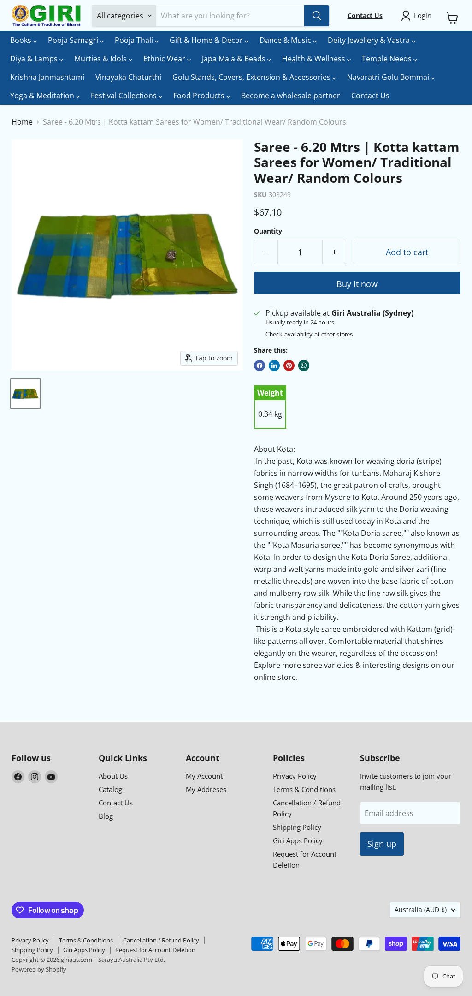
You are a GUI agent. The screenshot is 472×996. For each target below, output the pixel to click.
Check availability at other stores (309, 334)
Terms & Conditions (304, 789)
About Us (113, 775)
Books (21, 40)
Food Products (199, 95)
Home (22, 122)
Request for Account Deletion (155, 950)
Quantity (268, 231)
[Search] (316, 15)
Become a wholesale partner (290, 95)
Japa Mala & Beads (234, 59)
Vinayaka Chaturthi (128, 77)
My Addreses (206, 789)
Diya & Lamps (34, 59)
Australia (421, 909)
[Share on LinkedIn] (274, 365)
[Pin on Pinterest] (289, 365)
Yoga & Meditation (43, 95)
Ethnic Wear (165, 59)
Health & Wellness (314, 59)
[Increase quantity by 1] (334, 252)
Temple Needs (387, 59)
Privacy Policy (295, 775)
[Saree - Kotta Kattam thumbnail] (25, 393)
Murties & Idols (101, 59)
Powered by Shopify (39, 969)
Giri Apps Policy (298, 840)
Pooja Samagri (74, 40)
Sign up (381, 843)
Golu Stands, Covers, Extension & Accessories (252, 77)
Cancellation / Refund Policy (161, 940)
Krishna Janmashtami (47, 77)
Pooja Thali (135, 40)
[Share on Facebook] (259, 365)
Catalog (110, 789)
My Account (204, 775)
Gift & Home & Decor (207, 40)
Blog (106, 816)
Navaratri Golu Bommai (389, 77)
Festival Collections (125, 95)
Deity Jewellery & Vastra (370, 40)
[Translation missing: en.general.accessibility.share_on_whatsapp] (303, 365)
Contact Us (370, 95)
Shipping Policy (297, 827)
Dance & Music (286, 40)
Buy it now (357, 283)
